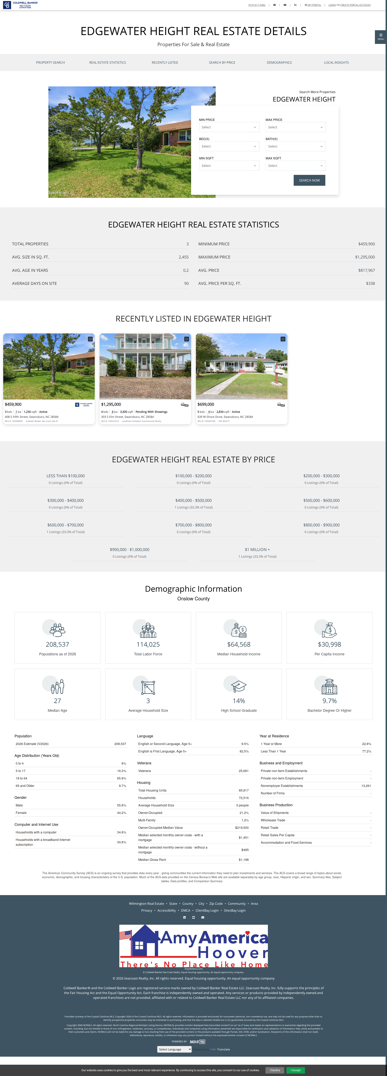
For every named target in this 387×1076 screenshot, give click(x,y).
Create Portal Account (355, 5)
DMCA (185, 910)
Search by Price (222, 62)
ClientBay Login (207, 910)
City (201, 903)
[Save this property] (90, 339)
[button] (381, 37)
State (173, 903)
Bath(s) (272, 139)
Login (332, 5)
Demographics (279, 62)
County (187, 903)
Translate (223, 1049)
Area (254, 903)
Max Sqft (273, 158)
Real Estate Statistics (107, 62)
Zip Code (216, 903)
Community (237, 903)
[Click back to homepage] (18, 4)
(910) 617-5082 (256, 5)
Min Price (207, 119)
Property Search (50, 62)
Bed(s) (204, 139)
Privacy (146, 910)
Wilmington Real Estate (146, 903)
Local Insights (336, 62)
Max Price (274, 119)
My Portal (314, 5)
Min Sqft (206, 158)
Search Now (309, 180)
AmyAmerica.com (194, 968)
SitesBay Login (235, 910)
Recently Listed (165, 62)
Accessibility (166, 910)
